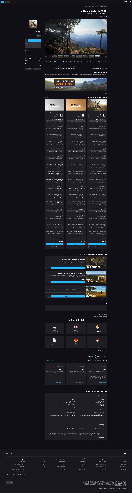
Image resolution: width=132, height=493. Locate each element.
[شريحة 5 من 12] (72, 56)
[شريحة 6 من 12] (66, 56)
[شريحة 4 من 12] (79, 56)
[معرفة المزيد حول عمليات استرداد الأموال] (25, 53)
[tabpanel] (76, 407)
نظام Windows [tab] (101, 395)
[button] (76, 93)
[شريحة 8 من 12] (54, 56)
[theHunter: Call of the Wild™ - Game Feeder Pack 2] (96, 291)
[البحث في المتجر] (106, 6)
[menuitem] (92, 6)
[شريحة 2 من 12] (91, 56)
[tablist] (76, 396)
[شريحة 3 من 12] (85, 56)
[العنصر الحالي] (97, 56)
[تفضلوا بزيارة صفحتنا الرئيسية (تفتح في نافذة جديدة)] (76, 308)
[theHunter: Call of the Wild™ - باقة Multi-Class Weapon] (96, 277)
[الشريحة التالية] (49, 36)
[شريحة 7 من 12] (60, 56)
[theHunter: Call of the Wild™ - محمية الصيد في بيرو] (96, 262)
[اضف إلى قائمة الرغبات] (46, 268)
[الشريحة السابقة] (103, 36)
